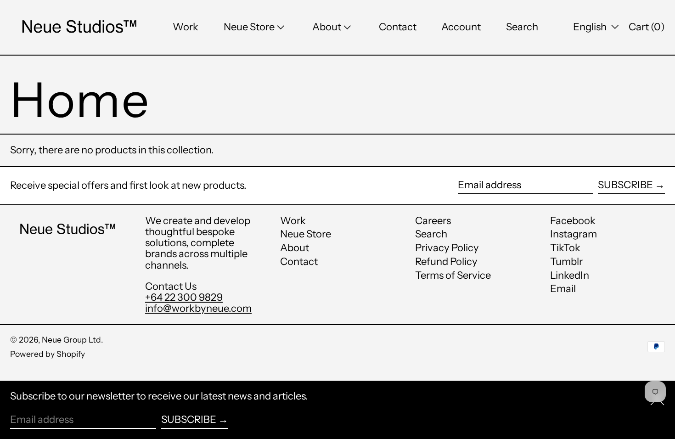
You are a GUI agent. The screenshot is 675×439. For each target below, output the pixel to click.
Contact (299, 261)
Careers (433, 220)
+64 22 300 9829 (184, 297)
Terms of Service (453, 275)
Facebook (573, 220)
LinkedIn (569, 275)
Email (563, 288)
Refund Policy (446, 261)
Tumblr (566, 261)
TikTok (565, 247)
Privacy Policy (447, 248)
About (294, 248)
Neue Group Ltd (71, 339)
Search (431, 234)
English (590, 27)
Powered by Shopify (47, 354)
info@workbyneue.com (198, 308)
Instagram (573, 234)
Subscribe (625, 185)
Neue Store (305, 234)
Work (293, 220)
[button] (522, 27)
